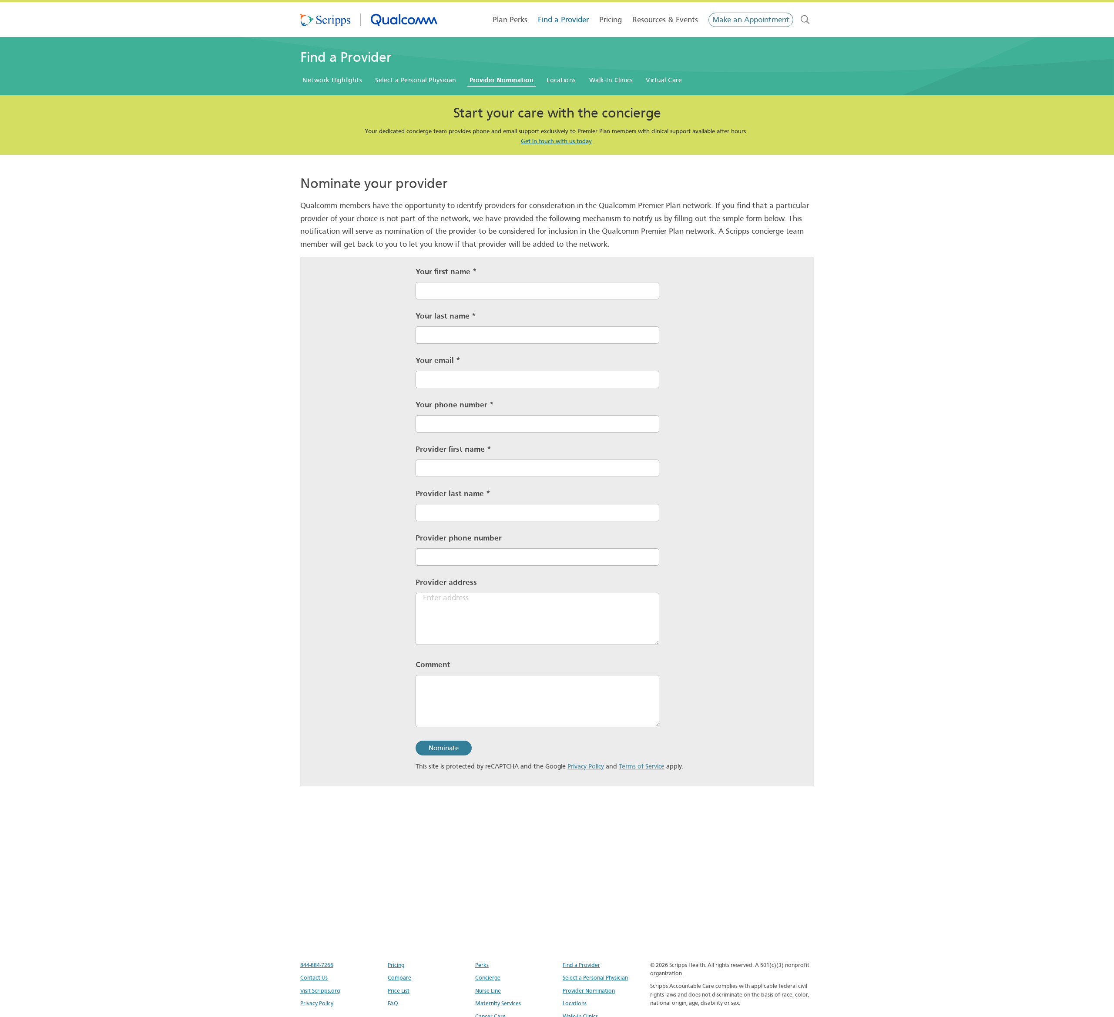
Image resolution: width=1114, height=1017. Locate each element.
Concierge (487, 977)
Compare (399, 977)
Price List (398, 990)
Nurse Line (488, 990)
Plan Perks (510, 19)
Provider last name (453, 493)
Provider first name (453, 449)
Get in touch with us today (556, 141)
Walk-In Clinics (611, 80)
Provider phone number (459, 538)
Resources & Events (665, 19)
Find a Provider (563, 19)
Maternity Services (498, 1003)
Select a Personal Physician (415, 80)
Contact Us (314, 977)
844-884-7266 (316, 965)
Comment (433, 664)
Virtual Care (664, 80)
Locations (561, 80)
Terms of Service (641, 766)
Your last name (446, 316)
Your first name (446, 271)
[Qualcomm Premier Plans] (368, 20)
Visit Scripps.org (320, 990)
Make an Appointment (750, 19)
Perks (482, 965)
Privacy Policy (585, 766)
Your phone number (455, 404)
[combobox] (805, 19)
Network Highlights (332, 80)
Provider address (446, 582)
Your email (438, 360)
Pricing (610, 19)
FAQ (393, 1003)
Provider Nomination (589, 990)
